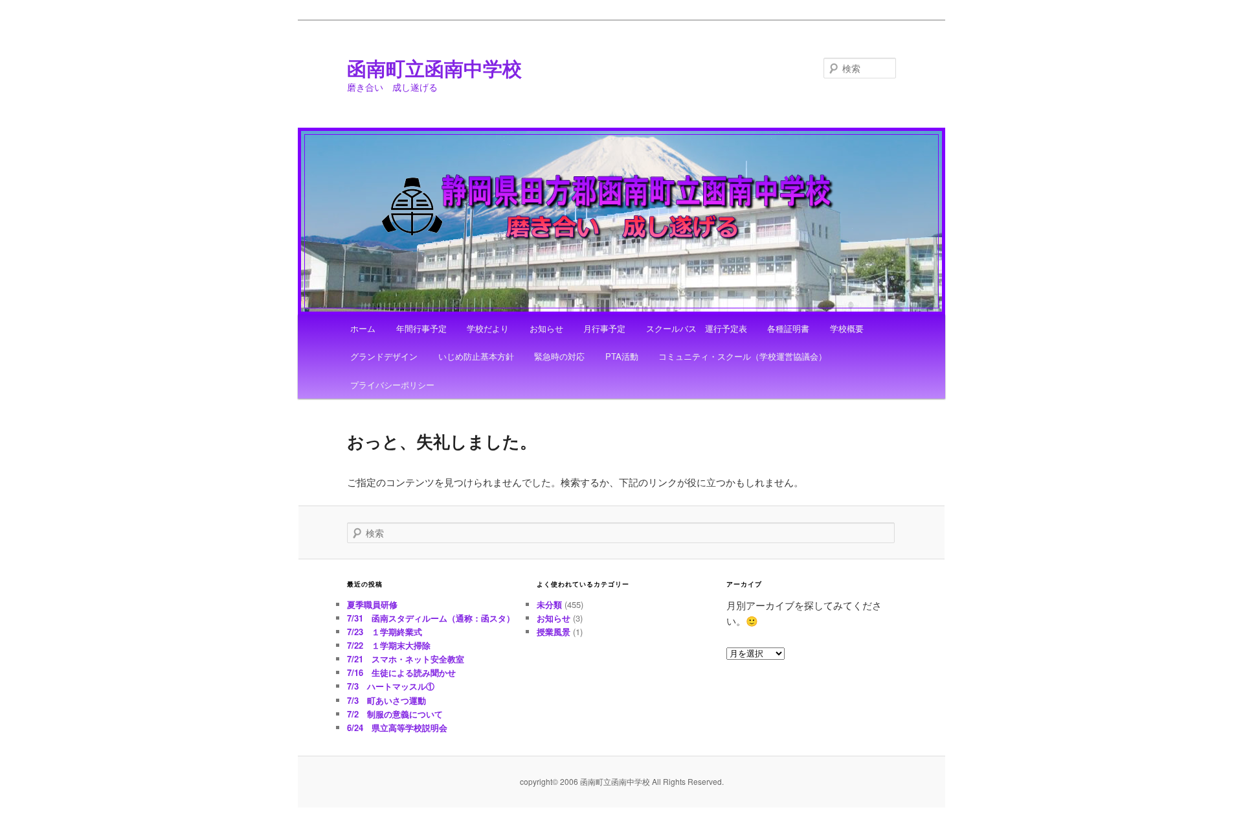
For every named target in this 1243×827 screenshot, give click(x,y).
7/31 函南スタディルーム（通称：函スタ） (431, 618)
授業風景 (553, 631)
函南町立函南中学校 (434, 68)
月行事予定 (604, 328)
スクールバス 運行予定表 (696, 328)
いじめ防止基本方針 (476, 356)
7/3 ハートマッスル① (390, 686)
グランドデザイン (384, 356)
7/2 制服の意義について (395, 714)
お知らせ (546, 328)
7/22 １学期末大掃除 (389, 645)
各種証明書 (788, 328)
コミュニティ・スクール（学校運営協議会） (742, 356)
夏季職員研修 (372, 604)
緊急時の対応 (559, 356)
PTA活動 (621, 356)
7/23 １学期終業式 (384, 631)
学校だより (488, 328)
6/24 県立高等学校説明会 (397, 727)
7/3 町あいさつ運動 (386, 700)
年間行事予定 (421, 328)
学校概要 (847, 328)
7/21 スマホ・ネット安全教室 (405, 659)
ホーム (362, 328)
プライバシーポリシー (392, 385)
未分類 (549, 604)
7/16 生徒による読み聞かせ (401, 672)
